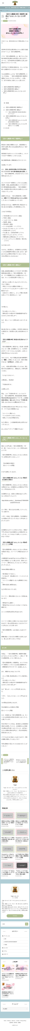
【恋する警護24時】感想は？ (13, 110)
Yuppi (15, 785)
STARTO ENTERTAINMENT (10, 941)
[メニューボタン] (3, 3)
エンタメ (5, 20)
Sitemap (9, 1020)
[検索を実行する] (26, 924)
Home (5, 1020)
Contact (15, 915)
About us (13, 1020)
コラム (5, 951)
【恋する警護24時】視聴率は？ (14, 107)
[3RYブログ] (15, 3)
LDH (5, 938)
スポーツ (6, 954)
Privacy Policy (23, 1020)
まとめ (7, 128)
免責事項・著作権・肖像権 (15, 1022)
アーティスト (7, 936)
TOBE (5, 944)
